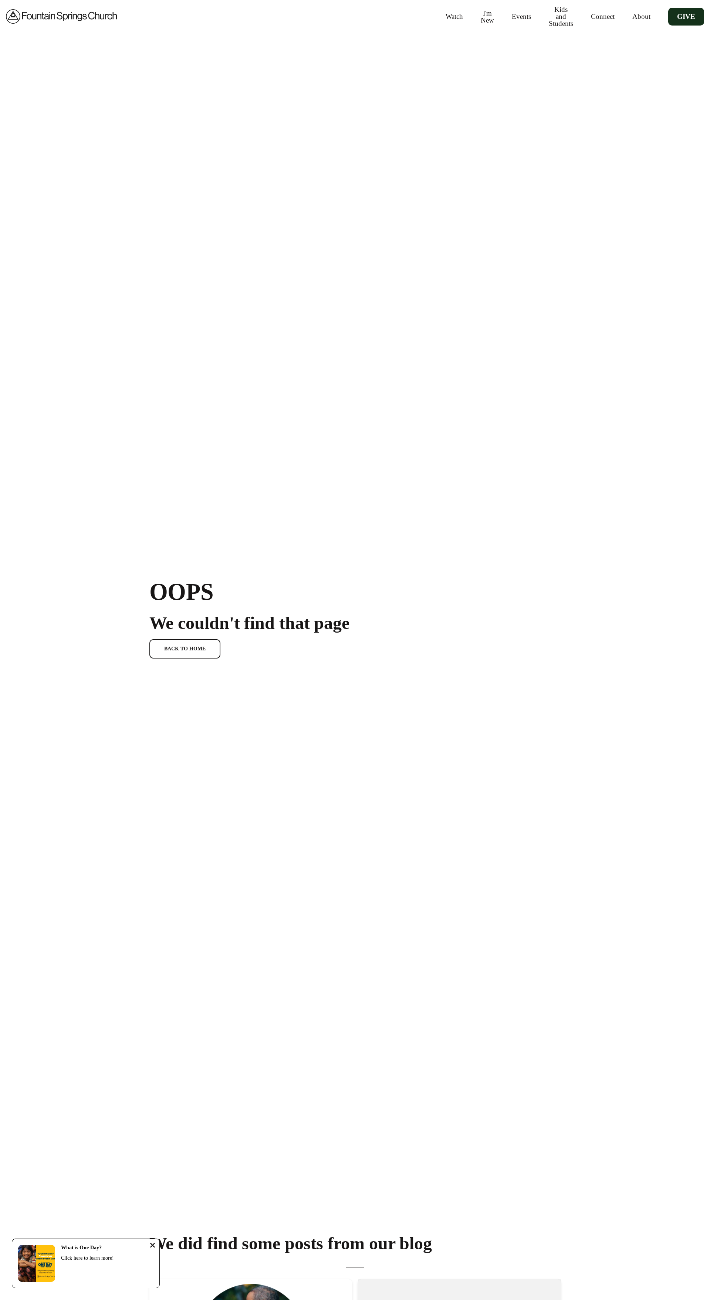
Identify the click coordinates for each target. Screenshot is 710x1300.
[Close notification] (152, 1246)
